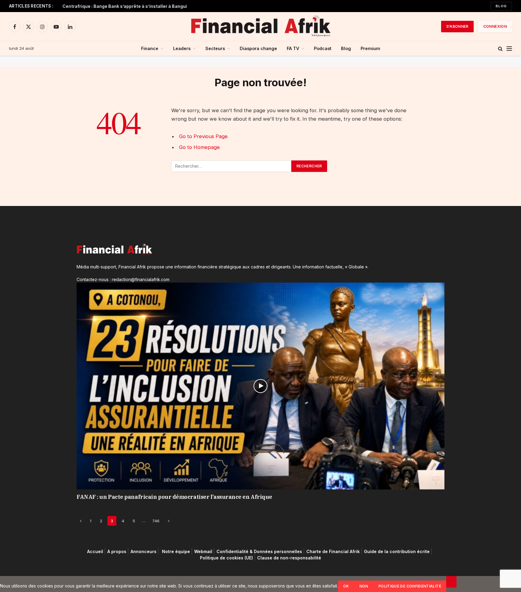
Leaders (182, 48)
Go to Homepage (199, 147)
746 (155, 520)
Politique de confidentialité (409, 586)
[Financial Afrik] (260, 26)
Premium (370, 48)
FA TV (293, 48)
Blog (501, 6)
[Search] (500, 48)
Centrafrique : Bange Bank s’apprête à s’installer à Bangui (124, 6)
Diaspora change (258, 48)
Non (363, 586)
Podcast (322, 48)
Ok (346, 586)
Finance (149, 48)
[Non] (451, 581)
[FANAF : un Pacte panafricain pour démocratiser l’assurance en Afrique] (260, 386)
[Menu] (509, 48)
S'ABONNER (457, 26)
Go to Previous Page (203, 136)
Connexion (495, 26)
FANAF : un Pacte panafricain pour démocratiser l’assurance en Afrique (174, 496)
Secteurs (215, 48)
